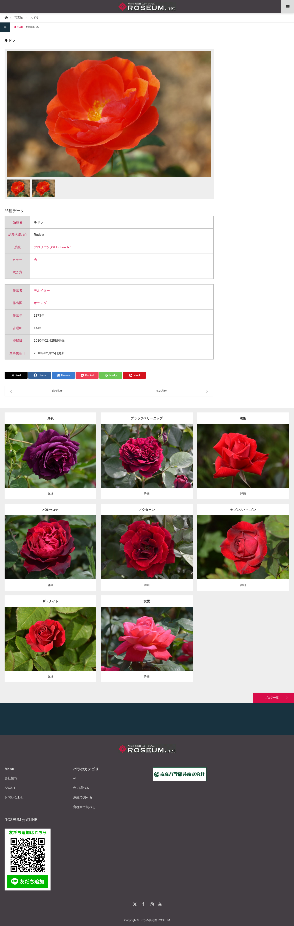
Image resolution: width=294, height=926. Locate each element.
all (74, 778)
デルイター (42, 290)
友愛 (147, 601)
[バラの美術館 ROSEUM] (147, 6)
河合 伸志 (73, 452)
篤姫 (243, 418)
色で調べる (81, 788)
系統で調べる (82, 797)
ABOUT (10, 788)
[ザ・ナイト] (50, 645)
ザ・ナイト (50, 601)
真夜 (50, 418)
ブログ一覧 (272, 697)
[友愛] (146, 645)
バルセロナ (50, 509)
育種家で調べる (84, 807)
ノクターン (147, 509)
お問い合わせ (14, 797)
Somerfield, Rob (176, 452)
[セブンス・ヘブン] (243, 556)
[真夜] (50, 462)
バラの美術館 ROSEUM (155, 920)
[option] (109, 114)
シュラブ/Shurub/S (33, 635)
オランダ (40, 303)
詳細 (50, 493)
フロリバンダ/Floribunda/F (53, 247)
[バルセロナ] (50, 554)
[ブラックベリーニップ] (146, 462)
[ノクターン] (146, 554)
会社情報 (11, 778)
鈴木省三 (174, 635)
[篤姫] (243, 462)
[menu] (287, 6)
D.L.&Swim (265, 541)
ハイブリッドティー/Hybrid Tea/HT (144, 452)
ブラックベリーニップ (147, 418)
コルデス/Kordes (78, 543)
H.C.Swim (174, 543)
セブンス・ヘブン (243, 509)
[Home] (6, 17)
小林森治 (271, 452)
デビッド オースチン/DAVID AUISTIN (68, 635)
